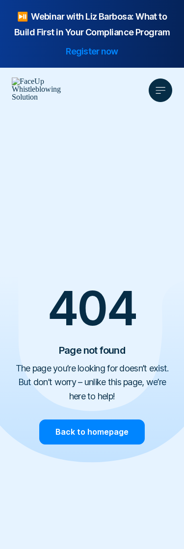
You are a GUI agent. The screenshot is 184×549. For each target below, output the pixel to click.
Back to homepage (92, 432)
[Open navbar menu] (160, 90)
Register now (92, 51)
